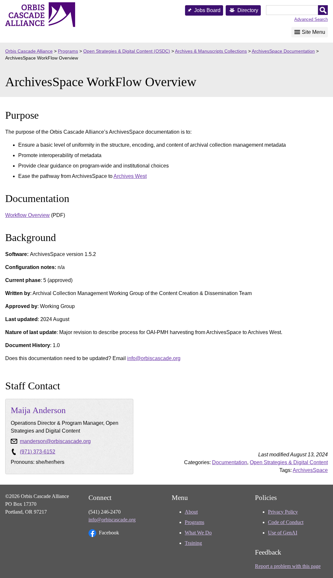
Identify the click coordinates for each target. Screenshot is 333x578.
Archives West (130, 176)
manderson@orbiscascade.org (55, 441)
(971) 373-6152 (37, 451)
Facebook (109, 532)
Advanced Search (311, 19)
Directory (247, 10)
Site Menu (313, 32)
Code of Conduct (285, 522)
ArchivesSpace (310, 470)
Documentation (229, 462)
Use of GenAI (282, 532)
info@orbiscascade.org (153, 358)
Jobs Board (207, 10)
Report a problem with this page (288, 566)
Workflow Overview (27, 215)
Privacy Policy (283, 512)
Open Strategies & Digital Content (289, 462)
